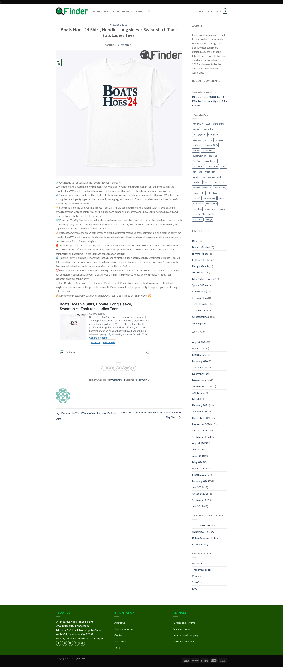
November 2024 (201, 424)
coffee (196, 150)
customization (199, 155)
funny (223, 166)
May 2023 (198, 462)
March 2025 (199, 398)
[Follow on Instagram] (64, 643)
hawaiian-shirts (215, 177)
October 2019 (200, 493)
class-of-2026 (211, 145)
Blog (195, 240)
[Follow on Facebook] (58, 643)
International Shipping (185, 635)
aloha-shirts (218, 124)
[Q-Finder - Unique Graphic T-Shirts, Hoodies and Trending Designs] (72, 11)
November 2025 (201, 379)
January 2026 (199, 367)
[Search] (149, 11)
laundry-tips (218, 182)
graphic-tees (199, 177)
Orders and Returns (184, 622)
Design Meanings (202, 266)
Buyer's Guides (200, 247)
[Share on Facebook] (104, 368)
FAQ (194, 588)
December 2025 (201, 373)
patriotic (197, 198)
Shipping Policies (182, 628)
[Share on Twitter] (110, 368)
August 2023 (199, 443)
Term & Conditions (183, 641)
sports (221, 198)
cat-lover (208, 140)
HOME (96, 11)
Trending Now (200, 310)
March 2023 (199, 474)
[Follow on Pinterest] (82, 643)
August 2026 (199, 342)
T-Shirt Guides (200, 304)
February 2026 (200, 361)
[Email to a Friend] (116, 368)
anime (196, 129)
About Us (197, 563)
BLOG (116, 11)
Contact (196, 576)
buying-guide (199, 134)
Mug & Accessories (203, 278)
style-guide (211, 203)
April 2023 (198, 468)
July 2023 (197, 449)
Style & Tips (199, 291)
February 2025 (200, 405)
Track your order (201, 569)
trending (212, 214)
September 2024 (201, 436)
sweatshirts (210, 209)
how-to (206, 182)
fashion (196, 161)
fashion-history (210, 161)
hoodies (196, 182)
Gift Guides (198, 272)
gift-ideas (197, 171)
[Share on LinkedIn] (128, 368)
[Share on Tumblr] (133, 368)
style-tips (197, 209)
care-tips (197, 140)
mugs (195, 193)
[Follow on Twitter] (70, 643)
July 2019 (197, 506)
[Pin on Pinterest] (122, 368)
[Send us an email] (76, 643)
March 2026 (199, 354)
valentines (198, 219)
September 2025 (201, 386)
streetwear (198, 203)
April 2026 (198, 348)
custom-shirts (208, 150)
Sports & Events (201, 285)
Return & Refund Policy (205, 537)
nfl (202, 193)
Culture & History (202, 259)
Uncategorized (118, 25)
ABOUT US (126, 11)
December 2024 (201, 417)
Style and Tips (200, 297)
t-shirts (221, 209)
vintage (209, 219)
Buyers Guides (200, 253)
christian (219, 140)
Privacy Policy (200, 544)
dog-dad (213, 155)
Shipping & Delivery (203, 531)
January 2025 (199, 411)
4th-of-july (198, 124)
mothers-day (220, 187)
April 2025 (198, 392)
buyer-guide (207, 129)
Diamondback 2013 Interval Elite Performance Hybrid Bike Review (209, 101)
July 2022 (197, 487)
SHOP (105, 11)
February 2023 (200, 481)
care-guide (213, 134)
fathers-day (212, 166)
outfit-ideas (211, 193)
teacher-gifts (199, 214)
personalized (210, 198)
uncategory (198, 323)
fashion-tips (198, 166)
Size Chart (198, 582)
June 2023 (198, 455)
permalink (143, 379)
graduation (210, 171)
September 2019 (201, 499)
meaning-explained (202, 187)
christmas (197, 145)
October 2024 (200, 430)
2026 (208, 124)
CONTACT (140, 11)
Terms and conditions (204, 525)
